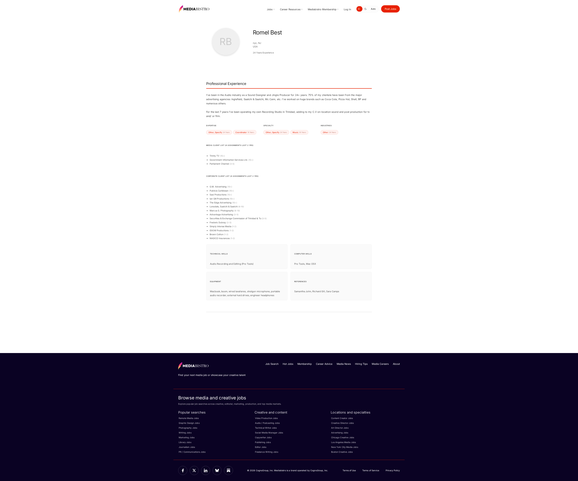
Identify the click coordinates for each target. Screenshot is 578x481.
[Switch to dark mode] (366, 9)
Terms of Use (349, 470)
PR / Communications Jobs (192, 452)
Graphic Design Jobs (189, 423)
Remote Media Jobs (189, 418)
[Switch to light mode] (359, 9)
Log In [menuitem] (347, 9)
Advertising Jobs (339, 432)
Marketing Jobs (186, 437)
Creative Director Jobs (342, 423)
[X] (194, 470)
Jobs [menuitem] (270, 9)
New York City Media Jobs (344, 447)
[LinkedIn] (205, 470)
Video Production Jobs (266, 418)
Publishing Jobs (263, 442)
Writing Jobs (185, 432)
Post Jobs (390, 8)
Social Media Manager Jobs (269, 432)
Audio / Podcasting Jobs (267, 423)
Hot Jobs (288, 363)
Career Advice (324, 363)
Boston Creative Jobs (342, 452)
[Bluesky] (217, 470)
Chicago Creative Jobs (342, 437)
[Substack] (228, 470)
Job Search (271, 363)
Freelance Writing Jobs (266, 452)
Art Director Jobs (339, 428)
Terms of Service (370, 470)
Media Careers (380, 363)
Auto (373, 9)
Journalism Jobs (187, 447)
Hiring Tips (361, 363)
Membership (304, 363)
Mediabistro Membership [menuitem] (322, 9)
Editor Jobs (260, 447)
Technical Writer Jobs (266, 428)
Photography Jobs (188, 428)
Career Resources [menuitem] (290, 9)
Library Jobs (185, 442)
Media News (344, 363)
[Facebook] (182, 470)
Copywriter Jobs (263, 437)
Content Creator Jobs (342, 418)
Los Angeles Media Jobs (343, 442)
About (396, 363)
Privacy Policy (393, 470)
